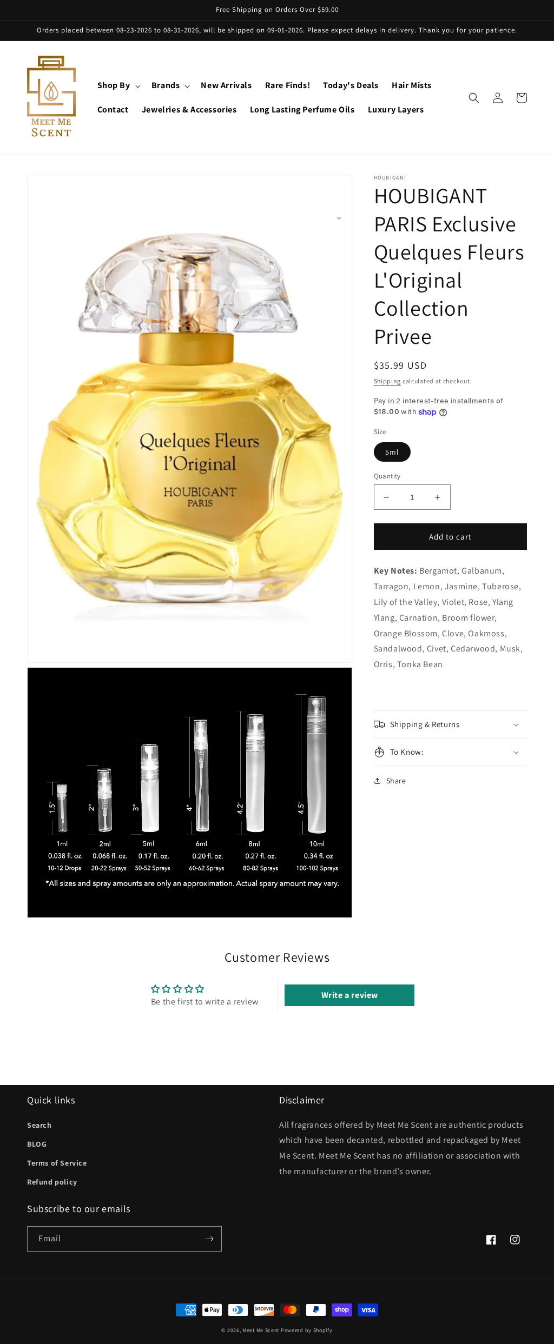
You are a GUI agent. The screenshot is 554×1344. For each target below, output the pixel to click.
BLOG (37, 1144)
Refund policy (52, 1182)
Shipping (387, 381)
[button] (118, 86)
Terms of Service (57, 1163)
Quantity (387, 476)
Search (39, 1125)
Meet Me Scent (260, 1330)
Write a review (349, 995)
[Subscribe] (209, 1239)
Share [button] (396, 781)
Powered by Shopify (307, 1330)
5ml (392, 452)
